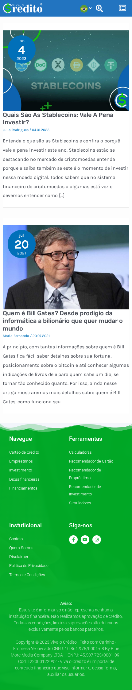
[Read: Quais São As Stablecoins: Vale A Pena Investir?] (66, 70)
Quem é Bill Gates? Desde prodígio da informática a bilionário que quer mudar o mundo (63, 320)
